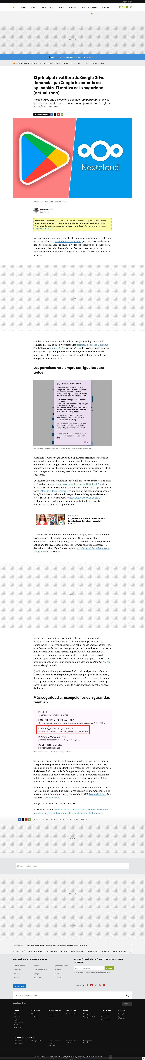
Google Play (56, 819)
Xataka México (19, 1041)
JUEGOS (61, 7)
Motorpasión (87, 1014)
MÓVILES (33, 7)
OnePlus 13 (105, 951)
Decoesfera (104, 1017)
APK (66, 819)
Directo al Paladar (72, 1014)
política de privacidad (103, 973)
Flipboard (119, 7)
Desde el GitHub (97, 794)
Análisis (37, 966)
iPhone (50, 63)
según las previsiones (43, 228)
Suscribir (109, 968)
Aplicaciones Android (61, 966)
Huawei (16, 974)
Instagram (123, 7)
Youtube (127, 7)
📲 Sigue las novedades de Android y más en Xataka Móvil (71, 57)
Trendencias (105, 1014)
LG (87, 63)
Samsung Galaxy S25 (35, 951)
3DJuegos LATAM (36, 1041)
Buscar (128, 995)
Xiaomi (65, 63)
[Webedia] (127, 1)
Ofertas (42, 63)
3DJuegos (34, 1014)
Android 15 (63, 951)
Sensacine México (55, 1041)
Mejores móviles (93, 951)
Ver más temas (19, 986)
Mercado (57, 970)
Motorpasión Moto (89, 1017)
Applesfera (17, 1020)
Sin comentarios (42, 114)
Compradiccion (106, 1020)
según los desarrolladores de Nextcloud (76, 484)
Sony (102, 63)
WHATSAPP (106, 7)
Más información (88, 1058)
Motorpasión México (87, 1041)
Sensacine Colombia (52, 1044)
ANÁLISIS (22, 7)
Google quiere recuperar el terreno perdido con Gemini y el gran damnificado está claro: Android (88, 521)
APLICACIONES (47, 7)
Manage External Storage (53, 490)
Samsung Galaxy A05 (77, 951)
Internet (80, 63)
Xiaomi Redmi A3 (51, 951)
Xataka (16, 1014)
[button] (46, 209)
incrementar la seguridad (68, 241)
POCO (73, 63)
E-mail (62, 114)
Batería (58, 63)
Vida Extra (34, 1017)
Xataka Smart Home (18, 1023)
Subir (126, 1004)
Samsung (94, 63)
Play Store (45, 819)
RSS (100, 985)
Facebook (51, 114)
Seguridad (75, 819)
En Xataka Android (73, 515)
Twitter (130, 7)
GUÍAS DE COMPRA (89, 7)
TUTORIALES (73, 7)
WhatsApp (33, 63)
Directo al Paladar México (72, 1041)
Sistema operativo (40, 970)
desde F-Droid (52, 797)
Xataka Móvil (18, 1017)
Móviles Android (19, 966)
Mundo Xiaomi (18, 1027)
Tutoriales (17, 970)
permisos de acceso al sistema (92, 344)
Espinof (51, 1017)
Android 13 (57, 348)
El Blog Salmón (123, 1014)
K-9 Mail (107, 661)
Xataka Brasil (18, 1044)
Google (84, 819)
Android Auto (38, 978)
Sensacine (52, 1014)
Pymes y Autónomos (122, 1017)
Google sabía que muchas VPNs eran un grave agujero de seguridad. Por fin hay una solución (56, 945)
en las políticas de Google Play (83, 497)
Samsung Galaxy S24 (119, 951)
